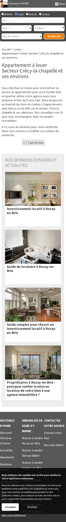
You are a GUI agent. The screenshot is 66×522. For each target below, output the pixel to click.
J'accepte (10, 507)
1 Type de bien (35, 142)
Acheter (8, 14)
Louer (20, 14)
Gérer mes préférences (14, 515)
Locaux (45, 14)
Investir (32, 14)
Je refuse (32, 506)
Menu (61, 3)
